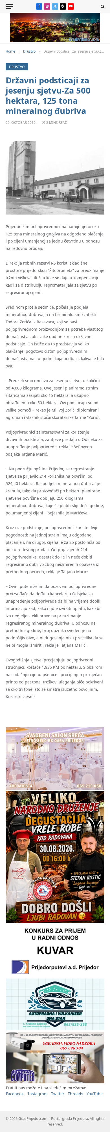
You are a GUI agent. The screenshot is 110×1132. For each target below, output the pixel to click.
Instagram (38, 1093)
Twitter (57, 1093)
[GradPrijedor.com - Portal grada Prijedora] (55, 40)
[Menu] (9, 6)
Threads (75, 1093)
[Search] (102, 6)
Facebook (14, 1093)
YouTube (95, 1093)
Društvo (17, 66)
